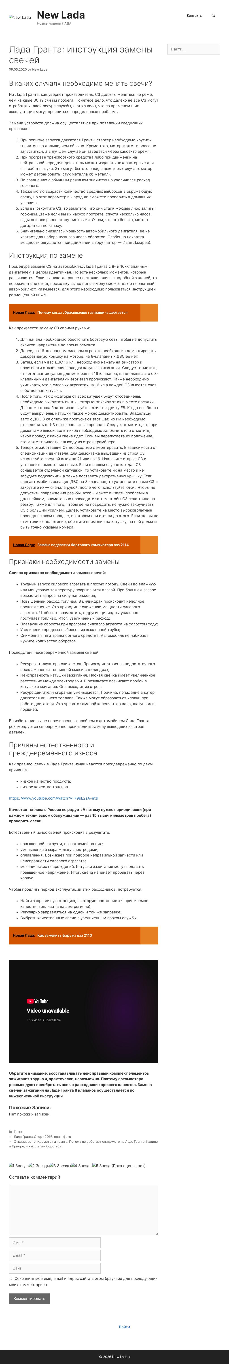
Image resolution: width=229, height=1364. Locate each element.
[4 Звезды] (81, 1166)
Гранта (19, 1132)
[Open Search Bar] (213, 15)
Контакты (194, 15)
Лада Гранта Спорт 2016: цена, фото (42, 1136)
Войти (124, 1327)
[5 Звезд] (101, 1166)
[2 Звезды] (39, 1166)
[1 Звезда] (19, 1166)
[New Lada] (20, 17)
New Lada (61, 15)
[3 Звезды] (60, 1166)
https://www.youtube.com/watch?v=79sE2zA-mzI (53, 798)
